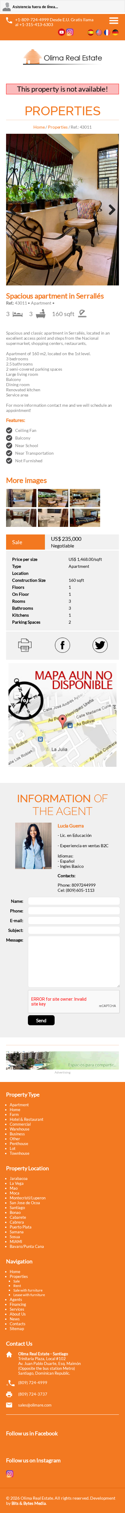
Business (17, 1133)
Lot (12, 1148)
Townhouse (19, 1153)
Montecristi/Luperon (28, 1197)
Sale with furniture (27, 1290)
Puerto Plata (21, 1227)
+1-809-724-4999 (32, 19)
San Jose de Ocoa (25, 1202)
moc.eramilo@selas (35, 1405)
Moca (14, 1193)
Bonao (15, 1212)
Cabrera (17, 1222)
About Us (18, 1314)
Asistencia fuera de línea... (35, 7)
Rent (17, 1285)
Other (15, 1138)
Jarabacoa (19, 1178)
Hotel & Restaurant (26, 1119)
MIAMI (16, 1241)
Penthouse (19, 1143)
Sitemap (17, 1328)
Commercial (20, 1124)
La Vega (17, 1183)
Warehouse (19, 1129)
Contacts (17, 1323)
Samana (17, 1231)
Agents (16, 1299)
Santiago (17, 1207)
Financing (18, 1304)
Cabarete (18, 1217)
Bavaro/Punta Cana (27, 1246)
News (15, 1318)
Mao (14, 1188)
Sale (16, 1281)
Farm (14, 1114)
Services (17, 1309)
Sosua (15, 1236)
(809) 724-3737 (32, 1394)
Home (39, 127)
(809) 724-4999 (32, 1382)
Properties (58, 127)
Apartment (19, 1104)
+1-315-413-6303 (36, 24)
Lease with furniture (29, 1294)
